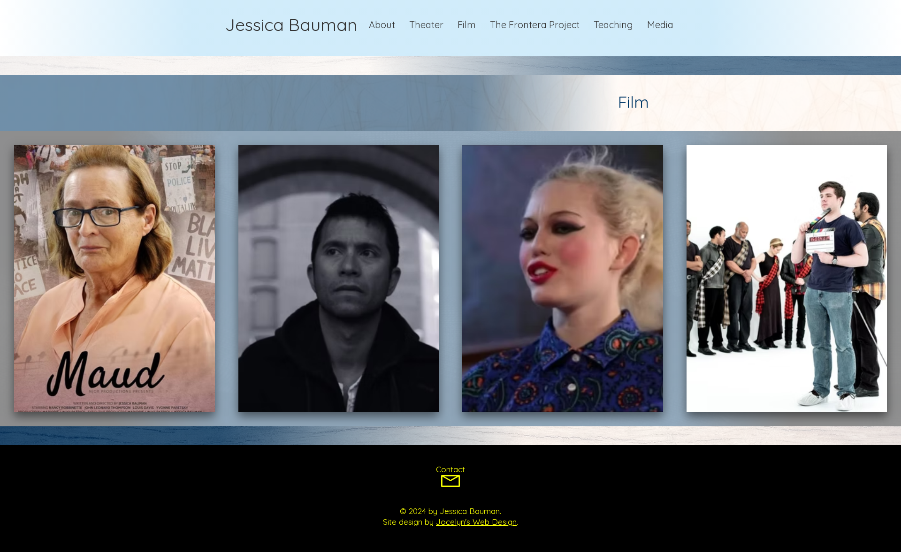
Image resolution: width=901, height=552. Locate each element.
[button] (660, 25)
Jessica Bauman (291, 24)
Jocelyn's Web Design (476, 522)
